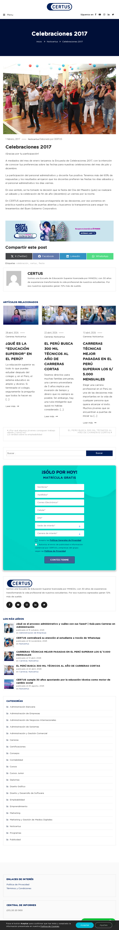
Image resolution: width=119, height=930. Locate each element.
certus (33, 263)
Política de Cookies (49, 926)
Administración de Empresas (32, 633)
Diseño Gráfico (17, 786)
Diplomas (15, 780)
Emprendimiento (18, 806)
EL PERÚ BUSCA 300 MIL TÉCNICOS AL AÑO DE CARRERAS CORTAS (90, 431)
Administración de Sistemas (24, 727)
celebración (22, 263)
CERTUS (58, 139)
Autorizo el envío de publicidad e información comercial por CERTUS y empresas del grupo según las (59, 548)
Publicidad (15, 840)
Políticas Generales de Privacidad (65, 540)
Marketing (15, 813)
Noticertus (33, 139)
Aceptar (84, 925)
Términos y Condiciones (19, 888)
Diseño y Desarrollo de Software (27, 793)
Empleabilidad (17, 800)
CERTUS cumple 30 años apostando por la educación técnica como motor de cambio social (63, 681)
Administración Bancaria (22, 707)
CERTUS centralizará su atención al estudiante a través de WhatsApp (58, 638)
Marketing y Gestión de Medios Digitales (31, 820)
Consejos (14, 753)
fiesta (41, 263)
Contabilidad (16, 760)
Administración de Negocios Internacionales (33, 720)
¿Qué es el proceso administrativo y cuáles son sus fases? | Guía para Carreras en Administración (65, 625)
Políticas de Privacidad (55, 551)
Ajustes (104, 925)
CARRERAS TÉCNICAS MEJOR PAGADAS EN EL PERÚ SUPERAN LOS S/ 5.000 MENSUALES (63, 653)
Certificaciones (18, 747)
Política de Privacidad (18, 885)
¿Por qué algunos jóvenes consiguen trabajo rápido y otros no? (31, 432)
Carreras (10, 337)
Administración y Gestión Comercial (28, 733)
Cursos (13, 767)
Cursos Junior (17, 773)
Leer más (11, 406)
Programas (15, 833)
